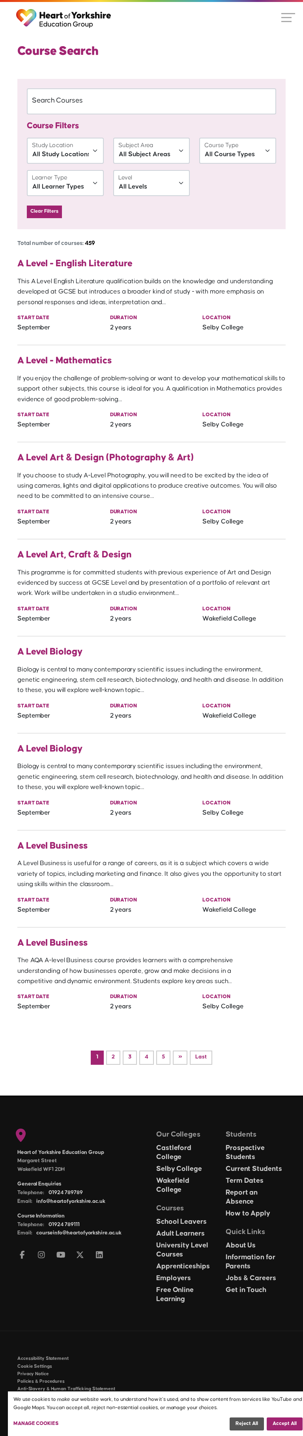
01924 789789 (66, 1192)
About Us (241, 1245)
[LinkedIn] (100, 1255)
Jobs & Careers (251, 1278)
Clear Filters (44, 211)
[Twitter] (80, 1255)
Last (201, 1057)
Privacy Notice (33, 1373)
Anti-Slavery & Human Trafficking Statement (66, 1388)
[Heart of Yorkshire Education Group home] (64, 14)
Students (241, 1134)
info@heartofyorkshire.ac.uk (70, 1201)
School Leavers (181, 1221)
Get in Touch (246, 1290)
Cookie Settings (34, 1366)
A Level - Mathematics (64, 360)
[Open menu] (288, 17)
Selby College (179, 1168)
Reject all (247, 1423)
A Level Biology (49, 651)
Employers (173, 1278)
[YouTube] (61, 1255)
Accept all (285, 1423)
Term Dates (245, 1180)
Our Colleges (178, 1134)
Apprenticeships (183, 1266)
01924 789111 (64, 1224)
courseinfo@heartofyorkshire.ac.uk (79, 1233)
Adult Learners (180, 1233)
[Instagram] (42, 1255)
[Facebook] (22, 1255)
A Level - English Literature (75, 263)
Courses (170, 1208)
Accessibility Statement (43, 1358)
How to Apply (248, 1213)
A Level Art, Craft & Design (74, 554)
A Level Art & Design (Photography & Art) (105, 457)
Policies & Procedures (41, 1381)
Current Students (254, 1168)
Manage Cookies (36, 1423)
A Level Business (52, 846)
